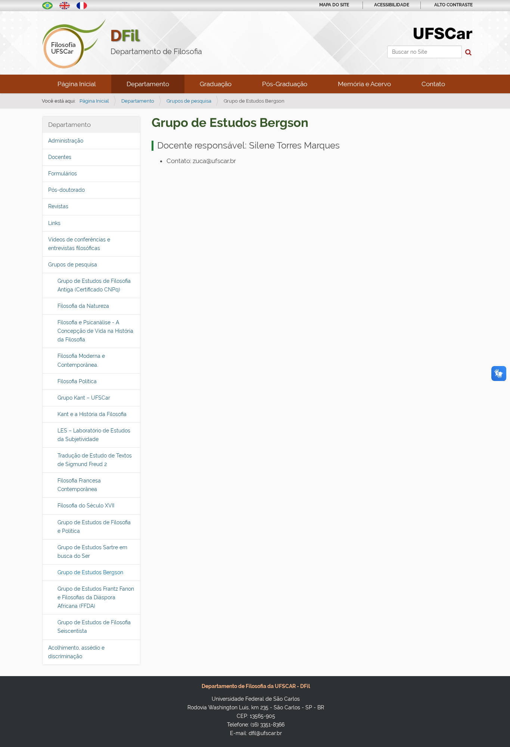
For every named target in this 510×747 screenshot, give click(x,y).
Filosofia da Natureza (83, 306)
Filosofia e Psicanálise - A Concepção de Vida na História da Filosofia (95, 331)
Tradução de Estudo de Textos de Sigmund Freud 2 (94, 460)
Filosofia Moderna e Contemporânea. (81, 360)
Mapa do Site (334, 4)
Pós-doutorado (66, 190)
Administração (65, 141)
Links (54, 223)
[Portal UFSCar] (443, 33)
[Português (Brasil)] (47, 5)
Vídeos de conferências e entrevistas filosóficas (79, 244)
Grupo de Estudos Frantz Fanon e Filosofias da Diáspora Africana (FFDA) (95, 597)
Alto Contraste (453, 4)
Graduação (215, 84)
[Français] (82, 5)
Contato (433, 84)
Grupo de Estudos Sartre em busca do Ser (92, 551)
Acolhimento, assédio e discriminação (76, 652)
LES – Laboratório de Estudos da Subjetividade (93, 435)
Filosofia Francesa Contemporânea (79, 485)
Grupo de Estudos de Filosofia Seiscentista (94, 626)
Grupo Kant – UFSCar (83, 398)
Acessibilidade (391, 4)
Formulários (62, 173)
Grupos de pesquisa (189, 101)
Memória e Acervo (364, 84)
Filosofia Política (77, 381)
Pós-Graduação (284, 84)
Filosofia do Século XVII (85, 506)
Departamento (148, 84)
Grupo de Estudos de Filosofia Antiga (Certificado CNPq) (94, 285)
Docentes (59, 157)
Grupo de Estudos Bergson (90, 572)
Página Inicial (76, 84)
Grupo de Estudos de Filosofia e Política (94, 526)
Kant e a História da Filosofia (92, 414)
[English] (64, 5)
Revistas (58, 206)
